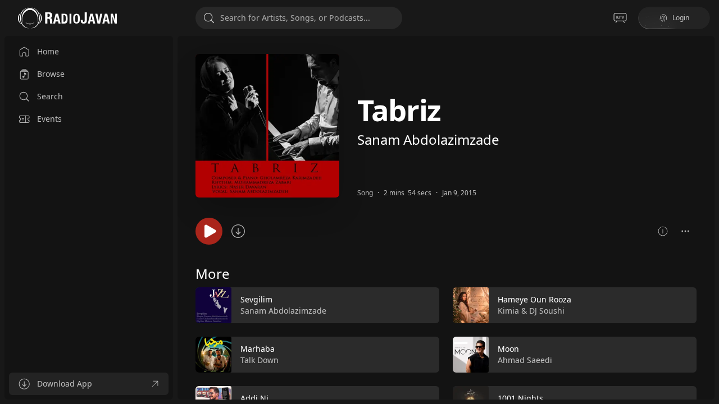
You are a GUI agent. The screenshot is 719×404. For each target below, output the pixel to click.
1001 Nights (520, 398)
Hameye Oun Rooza (534, 299)
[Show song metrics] (663, 231)
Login (680, 17)
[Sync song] (238, 231)
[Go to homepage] (67, 18)
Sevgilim (256, 299)
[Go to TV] (620, 18)
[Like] (423, 306)
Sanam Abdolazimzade (428, 139)
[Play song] (208, 231)
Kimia (508, 310)
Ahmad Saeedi (525, 360)
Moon (508, 348)
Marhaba (257, 348)
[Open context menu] (685, 231)
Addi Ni (254, 398)
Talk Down (259, 360)
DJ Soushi (547, 310)
